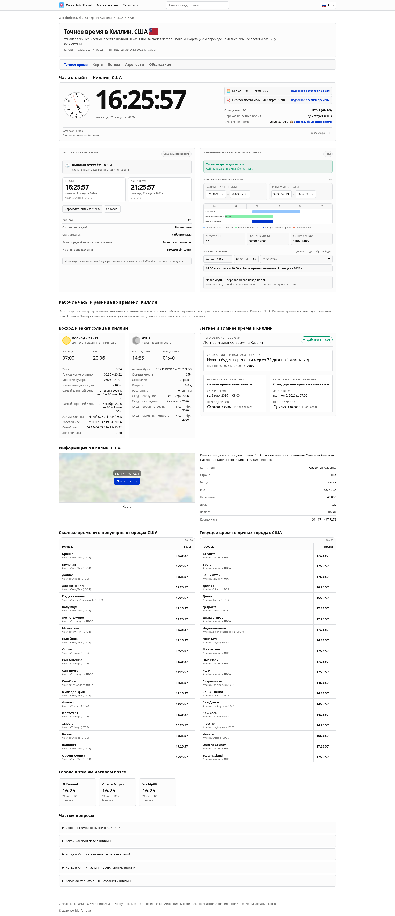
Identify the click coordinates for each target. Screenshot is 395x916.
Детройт (209, 607)
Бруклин (69, 564)
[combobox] (197, 5)
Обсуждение (160, 64)
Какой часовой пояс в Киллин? (89, 841)
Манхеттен (70, 628)
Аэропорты (134, 64)
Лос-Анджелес (73, 617)
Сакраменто (212, 681)
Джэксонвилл (73, 586)
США (119, 18)
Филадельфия (73, 692)
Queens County (73, 755)
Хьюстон (68, 723)
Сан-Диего (70, 671)
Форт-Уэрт (70, 713)
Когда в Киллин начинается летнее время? (98, 854)
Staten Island (213, 755)
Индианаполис (74, 596)
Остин (67, 649)
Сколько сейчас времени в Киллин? (93, 828)
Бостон (208, 564)
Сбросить (112, 209)
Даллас (67, 575)
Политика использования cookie (254, 904)
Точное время (76, 64)
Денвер (208, 596)
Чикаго (67, 734)
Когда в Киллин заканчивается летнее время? (100, 867)
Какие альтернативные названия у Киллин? (99, 881)
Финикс (68, 702)
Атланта (209, 554)
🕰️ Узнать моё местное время (311, 122)
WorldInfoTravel (70, 18)
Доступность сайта (128, 904)
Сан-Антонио (72, 660)
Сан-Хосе (69, 681)
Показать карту (127, 481)
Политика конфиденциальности (167, 904)
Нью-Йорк (70, 639)
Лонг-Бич (210, 639)
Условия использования (210, 904)
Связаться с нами (71, 904)
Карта (98, 64)
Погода (114, 64)
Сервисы (129, 5)
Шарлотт (69, 745)
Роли (206, 671)
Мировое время (108, 5)
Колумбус (69, 607)
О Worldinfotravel (99, 904)
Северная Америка (98, 18)
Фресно (209, 723)
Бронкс (67, 554)
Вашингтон (212, 575)
